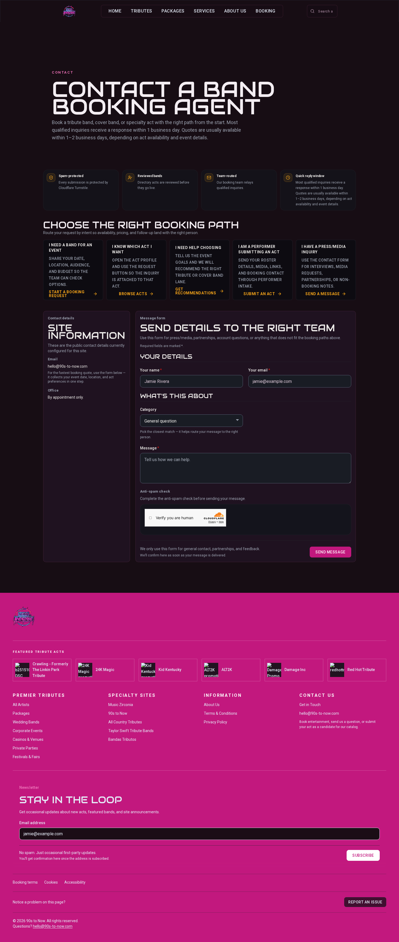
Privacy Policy (215, 722)
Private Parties (25, 748)
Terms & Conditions (220, 713)
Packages (173, 11)
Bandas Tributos (122, 739)
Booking (265, 11)
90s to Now (117, 713)
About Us (235, 11)
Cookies (51, 882)
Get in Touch (310, 704)
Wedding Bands (26, 722)
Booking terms (25, 882)
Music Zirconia (120, 704)
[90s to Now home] (69, 11)
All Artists (21, 704)
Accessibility (75, 882)
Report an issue (365, 902)
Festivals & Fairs (26, 757)
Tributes (141, 11)
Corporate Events (28, 731)
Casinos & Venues (28, 739)
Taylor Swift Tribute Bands (131, 731)
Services (204, 11)
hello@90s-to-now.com (67, 366)
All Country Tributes (125, 722)
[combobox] (322, 11)
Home (115, 11)
